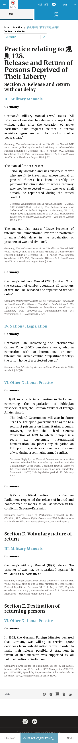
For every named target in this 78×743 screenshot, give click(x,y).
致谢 (46, 4)
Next (69, 738)
